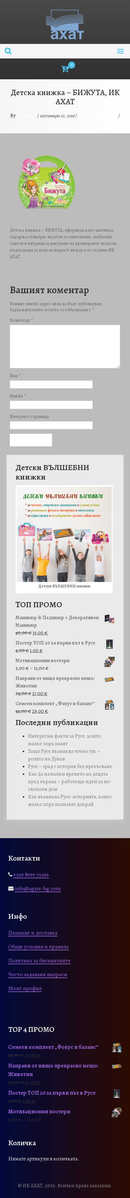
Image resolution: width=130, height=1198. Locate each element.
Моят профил (25, 988)
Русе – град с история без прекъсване (70, 766)
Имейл (18, 396)
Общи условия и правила (38, 946)
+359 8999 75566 (31, 874)
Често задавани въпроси (37, 974)
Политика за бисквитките (39, 960)
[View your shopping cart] (65, 69)
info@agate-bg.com (38, 888)
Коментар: (21, 320)
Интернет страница (29, 417)
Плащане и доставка (32, 932)
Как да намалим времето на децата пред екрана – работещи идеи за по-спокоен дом (69, 782)
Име (15, 376)
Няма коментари (97, 115)
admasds (26, 115)
